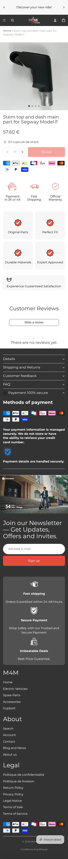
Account (9, 735)
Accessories (12, 702)
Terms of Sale (13, 807)
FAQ (6, 384)
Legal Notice (12, 800)
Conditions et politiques (34, 849)
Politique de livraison (18, 781)
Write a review (34, 322)
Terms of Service (15, 813)
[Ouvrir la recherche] (12, 20)
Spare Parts (11, 695)
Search (8, 728)
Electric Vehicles (15, 689)
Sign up (34, 560)
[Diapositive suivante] (64, 7)
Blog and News (14, 748)
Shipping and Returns (21, 367)
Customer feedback (20, 376)
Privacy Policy (13, 794)
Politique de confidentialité (23, 774)
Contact (9, 741)
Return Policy (13, 787)
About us (10, 754)
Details (9, 359)
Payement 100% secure (28, 393)
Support (9, 708)
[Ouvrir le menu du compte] (55, 20)
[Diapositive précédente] (4, 7)
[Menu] (4, 20)
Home (7, 30)
